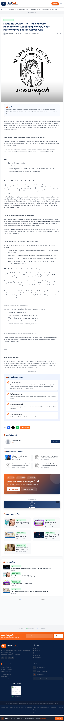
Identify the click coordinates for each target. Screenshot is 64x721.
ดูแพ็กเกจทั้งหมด (28, 489)
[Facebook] (2, 658)
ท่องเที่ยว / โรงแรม (7, 679)
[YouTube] (12, 658)
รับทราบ (59, 718)
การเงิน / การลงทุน (7, 669)
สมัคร (59, 636)
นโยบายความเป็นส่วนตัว (44, 707)
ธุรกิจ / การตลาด (7, 667)
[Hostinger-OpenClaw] (32, 609)
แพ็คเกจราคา (38, 658)
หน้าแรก (37, 648)
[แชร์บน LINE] (17, 427)
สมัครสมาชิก (38, 653)
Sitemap (61, 707)
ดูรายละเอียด (43, 718)
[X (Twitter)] (6, 658)
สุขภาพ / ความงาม (9, 9)
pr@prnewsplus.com (42, 671)
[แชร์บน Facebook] (8, 427)
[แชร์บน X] (13, 427)
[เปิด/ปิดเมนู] (61, 4)
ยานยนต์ (5, 676)
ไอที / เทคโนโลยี (7, 672)
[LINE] (9, 658)
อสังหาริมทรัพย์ (7, 674)
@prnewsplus (40, 674)
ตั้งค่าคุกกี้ (35, 710)
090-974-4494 (41, 667)
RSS (29, 710)
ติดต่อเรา (32, 508)
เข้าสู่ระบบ (37, 655)
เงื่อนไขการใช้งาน (54, 707)
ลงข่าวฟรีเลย (14, 489)
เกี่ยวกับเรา (37, 650)
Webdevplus (35, 707)
